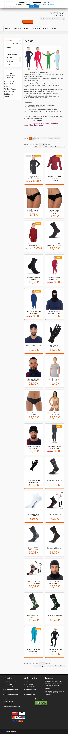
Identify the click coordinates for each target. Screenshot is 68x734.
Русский (7, 731)
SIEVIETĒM (9, 61)
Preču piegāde (8, 684)
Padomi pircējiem (30, 694)
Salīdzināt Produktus (31, 686)
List (33, 138)
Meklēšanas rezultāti (31, 689)
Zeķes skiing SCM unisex (54, 548)
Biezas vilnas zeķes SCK (54, 480)
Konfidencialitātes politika (11, 689)
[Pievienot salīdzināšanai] (38, 186)
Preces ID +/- (38, 138)
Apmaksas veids (9, 686)
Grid (30, 138)
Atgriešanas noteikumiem (11, 694)
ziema (9, 51)
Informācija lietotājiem (10, 681)
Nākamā (56, 146)
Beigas (61, 146)
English (15, 731)
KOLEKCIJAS (36, 28)
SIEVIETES (16, 28)
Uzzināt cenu (55, 180)
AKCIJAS (54, 28)
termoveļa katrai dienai (14, 44)
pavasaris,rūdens (12, 54)
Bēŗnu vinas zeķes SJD (55, 615)
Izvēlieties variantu (50, 184)
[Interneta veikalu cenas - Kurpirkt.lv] (41, 703)
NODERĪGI (45, 28)
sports (9, 47)
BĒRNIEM (26, 28)
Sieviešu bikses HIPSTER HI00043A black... (55, 211)
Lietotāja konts (29, 684)
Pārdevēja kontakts (10, 692)
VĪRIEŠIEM (7, 28)
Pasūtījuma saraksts (31, 692)
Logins (27, 681)
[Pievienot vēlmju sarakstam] (34, 186)
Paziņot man (29, 186)
